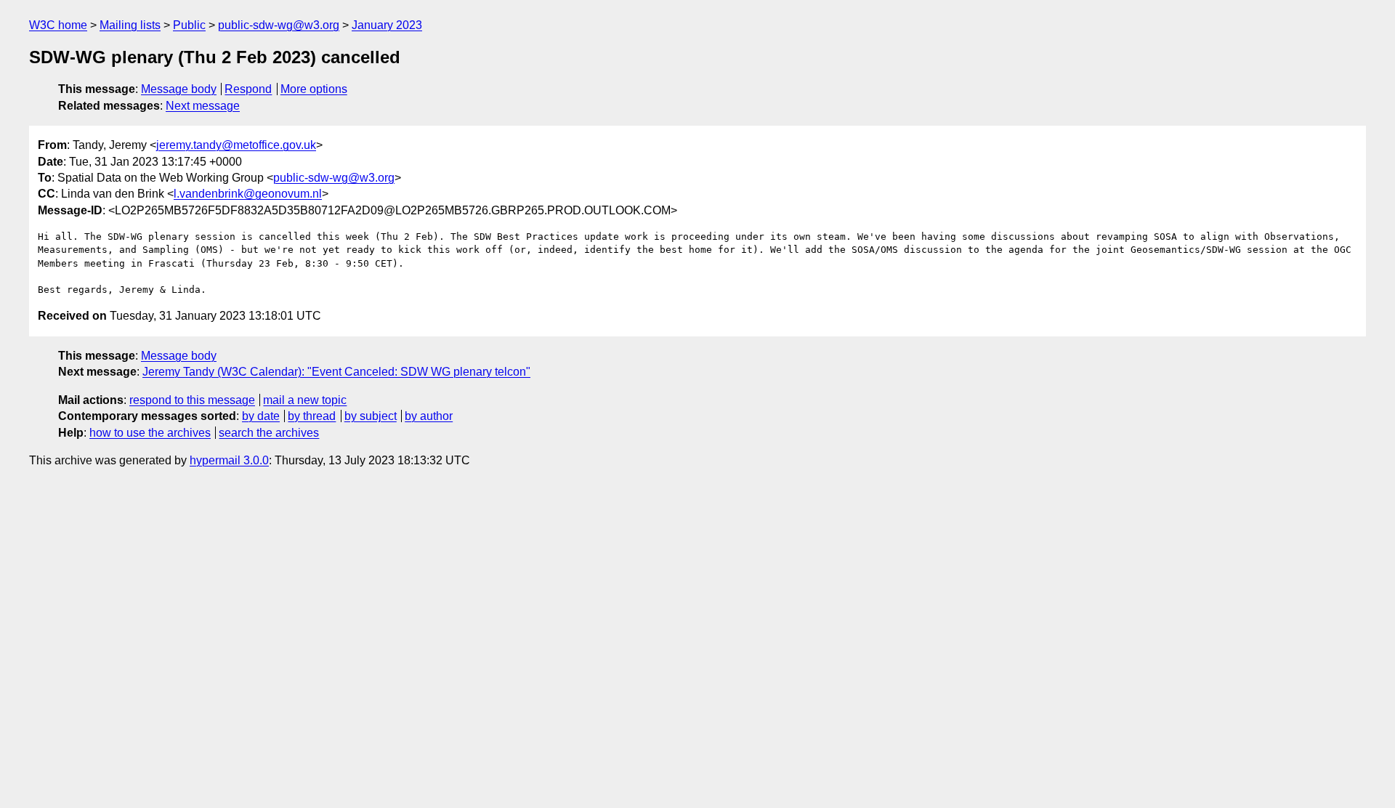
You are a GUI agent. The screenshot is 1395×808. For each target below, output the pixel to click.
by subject (370, 416)
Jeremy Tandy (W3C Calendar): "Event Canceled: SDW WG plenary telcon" (336, 371)
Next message (203, 106)
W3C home (58, 25)
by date (261, 416)
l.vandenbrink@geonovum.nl (248, 193)
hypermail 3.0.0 (229, 460)
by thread (312, 416)
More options (313, 89)
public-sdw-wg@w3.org (278, 25)
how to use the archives (150, 433)
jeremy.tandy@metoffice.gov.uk (236, 145)
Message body (179, 89)
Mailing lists (130, 25)
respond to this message (192, 400)
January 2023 (387, 25)
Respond (248, 89)
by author (429, 416)
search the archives (269, 433)
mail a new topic (305, 400)
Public (189, 25)
